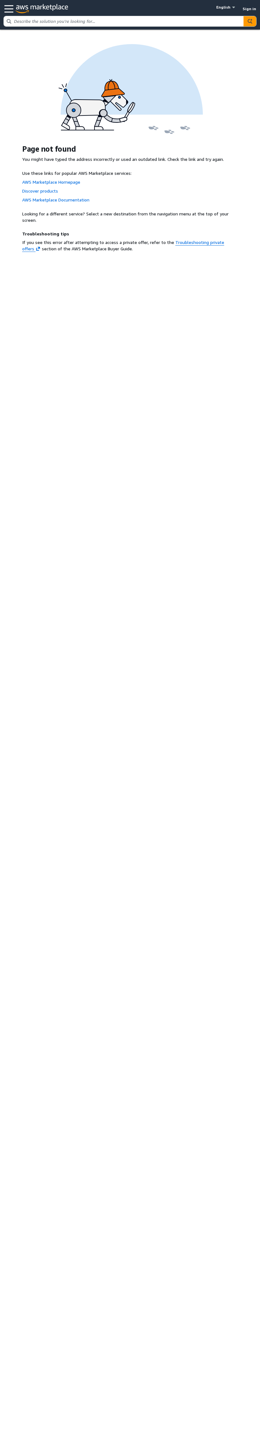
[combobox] (124, 21)
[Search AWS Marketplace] (250, 21)
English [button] (223, 7)
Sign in (249, 8)
